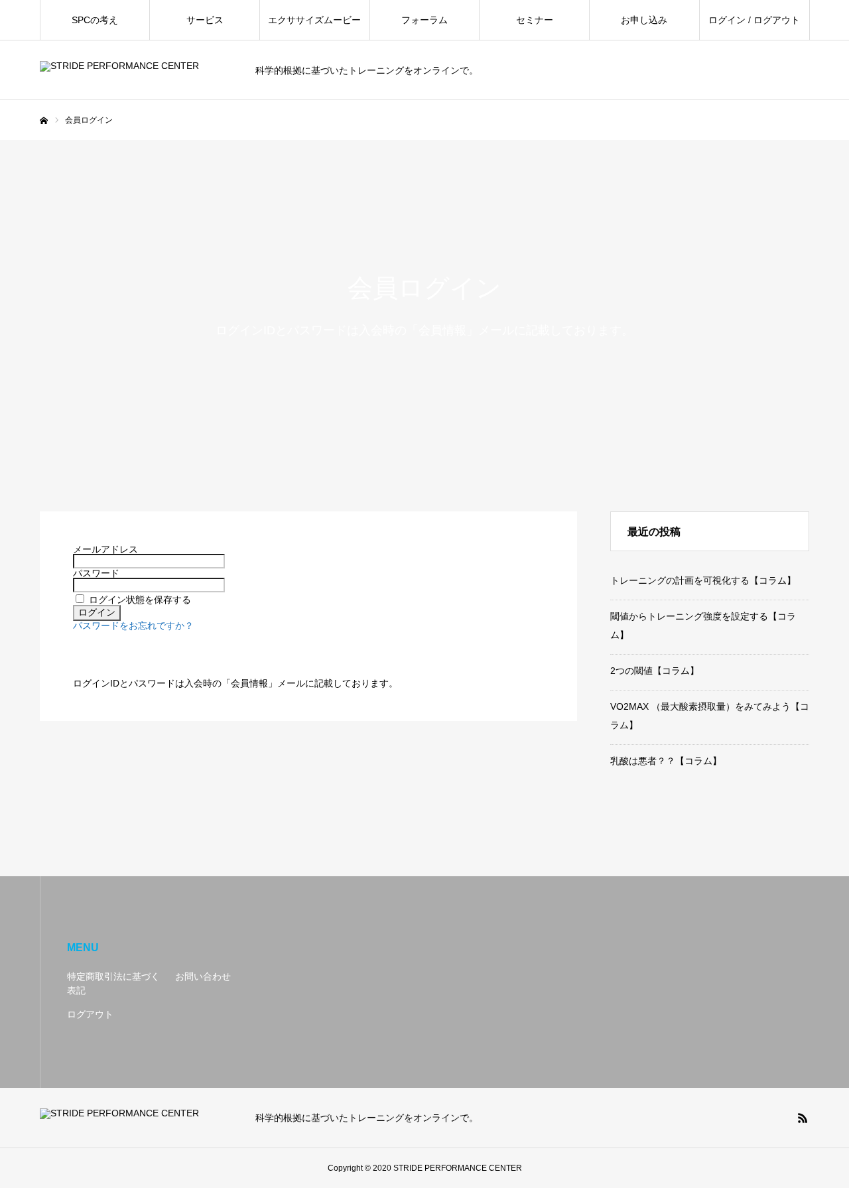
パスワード (96, 573)
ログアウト (90, 1014)
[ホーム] (44, 120)
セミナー (534, 20)
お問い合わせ (203, 976)
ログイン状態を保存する (140, 599)
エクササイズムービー (314, 20)
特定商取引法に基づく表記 (113, 983)
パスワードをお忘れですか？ (133, 625)
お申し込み (644, 20)
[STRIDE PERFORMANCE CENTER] (139, 70)
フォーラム (424, 20)
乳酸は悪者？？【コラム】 (666, 761)
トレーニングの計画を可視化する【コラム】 (703, 580)
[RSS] (802, 1117)
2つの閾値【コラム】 (654, 670)
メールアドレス (105, 549)
